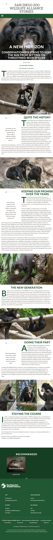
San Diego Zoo (8, 498)
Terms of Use (20, 522)
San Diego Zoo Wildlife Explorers (12, 510)
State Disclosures (33, 522)
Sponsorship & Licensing (36, 512)
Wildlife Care (16, 474)
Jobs (32, 508)
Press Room (7, 512)
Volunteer (33, 510)
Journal (32, 498)
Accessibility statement (46, 520)
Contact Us (46, 522)
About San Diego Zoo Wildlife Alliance (30, 520)
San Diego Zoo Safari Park (11, 500)
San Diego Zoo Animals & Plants (38, 500)
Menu (26, 16)
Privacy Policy (7, 522)
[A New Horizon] (26, 59)
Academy (7, 508)
